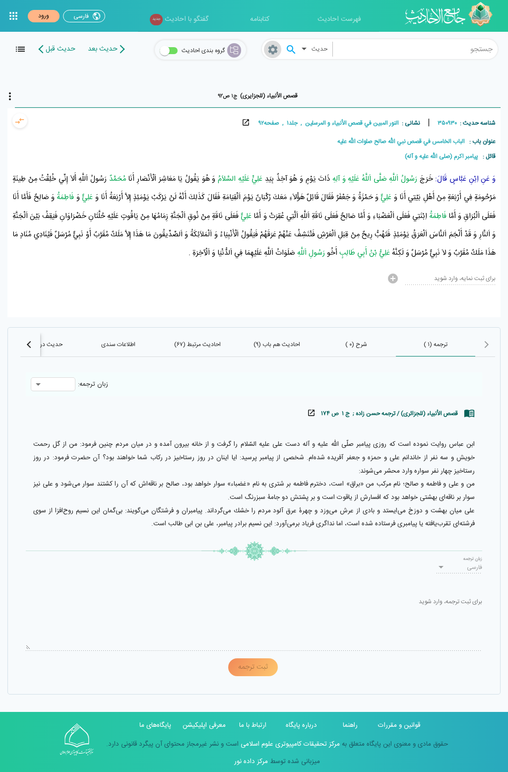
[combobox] (415, 49)
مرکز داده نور (251, 761)
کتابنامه (259, 19)
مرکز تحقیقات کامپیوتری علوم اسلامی (289, 744)
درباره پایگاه (301, 725)
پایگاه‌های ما (155, 725)
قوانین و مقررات (399, 725)
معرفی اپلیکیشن (204, 725)
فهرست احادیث (339, 19)
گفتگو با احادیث (180, 19)
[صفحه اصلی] (452, 15)
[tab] (258, 96)
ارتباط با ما (252, 725)
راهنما (350, 725)
